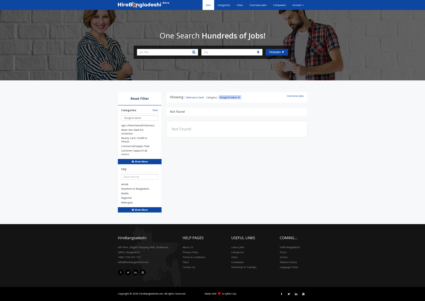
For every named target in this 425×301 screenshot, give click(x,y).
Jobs (208, 5)
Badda (124, 193)
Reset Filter (139, 98)
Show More (141, 161)
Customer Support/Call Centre (134, 152)
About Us (188, 247)
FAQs (186, 262)
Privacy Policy (190, 252)
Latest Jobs (237, 247)
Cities (240, 5)
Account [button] (297, 5)
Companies (279, 5)
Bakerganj (127, 202)
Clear (155, 110)
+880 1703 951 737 (129, 257)
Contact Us (189, 267)
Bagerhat (126, 197)
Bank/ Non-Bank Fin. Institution (132, 131)
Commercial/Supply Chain (135, 146)
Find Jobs (275, 52)
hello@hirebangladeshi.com (133, 262)
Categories (223, 5)
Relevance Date (195, 97)
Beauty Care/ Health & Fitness (134, 139)
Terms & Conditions (194, 257)
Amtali (124, 184)
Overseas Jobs (258, 5)
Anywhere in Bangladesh (135, 188)
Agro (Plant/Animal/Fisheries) (137, 125)
